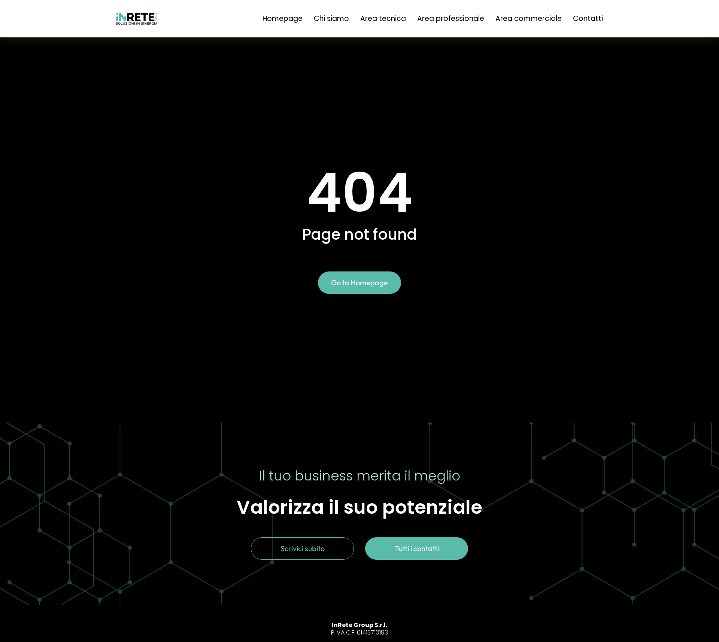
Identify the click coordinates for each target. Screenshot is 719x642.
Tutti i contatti (417, 548)
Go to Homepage (359, 282)
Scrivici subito (302, 548)
